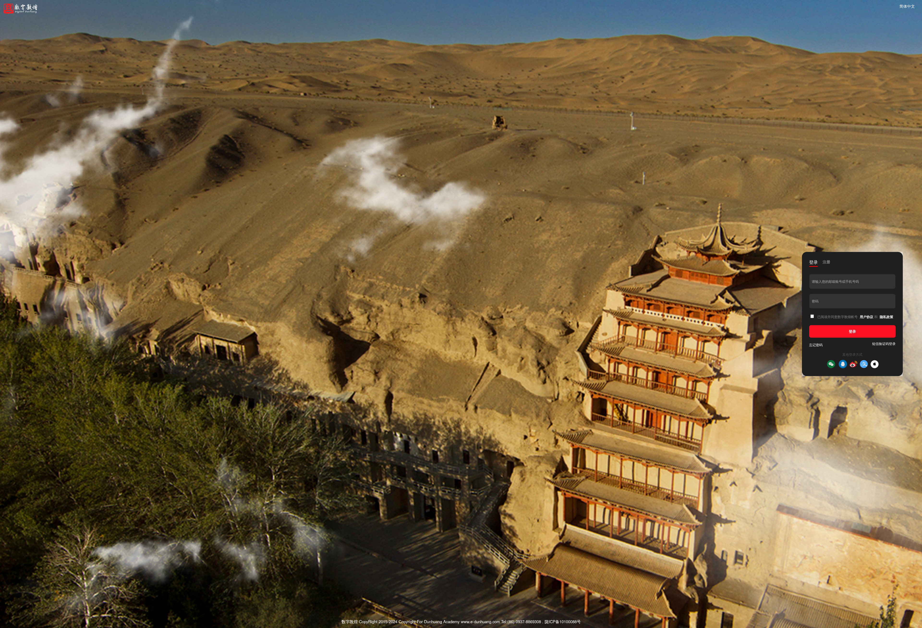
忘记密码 (816, 345)
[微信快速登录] (831, 364)
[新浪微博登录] (853, 364)
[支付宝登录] (864, 364)
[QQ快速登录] (843, 364)
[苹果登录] (875, 364)
